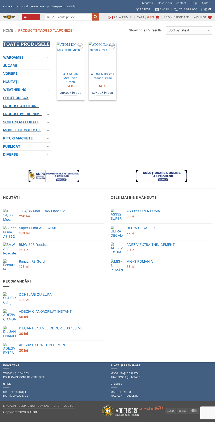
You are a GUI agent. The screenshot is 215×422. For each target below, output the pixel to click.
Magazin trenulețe (124, 395)
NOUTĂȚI (11, 82)
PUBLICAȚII (12, 146)
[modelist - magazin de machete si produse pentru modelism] (9, 17)
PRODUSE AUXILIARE (21, 106)
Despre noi (165, 3)
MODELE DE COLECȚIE (22, 130)
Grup (193, 3)
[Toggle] (48, 57)
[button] (31, 17)
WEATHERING (14, 90)
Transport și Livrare (125, 377)
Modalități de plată (125, 373)
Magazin (147, 3)
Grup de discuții (14, 392)
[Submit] (95, 17)
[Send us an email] (206, 9)
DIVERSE (10, 154)
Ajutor (206, 3)
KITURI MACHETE (18, 138)
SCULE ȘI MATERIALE (21, 122)
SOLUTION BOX (16, 98)
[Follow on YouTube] (209, 9)
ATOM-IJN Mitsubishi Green (70, 78)
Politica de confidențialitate (24, 377)
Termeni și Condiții (16, 373)
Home (8, 30)
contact (181, 3)
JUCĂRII (10, 65)
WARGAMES (13, 57)
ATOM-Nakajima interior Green (102, 76)
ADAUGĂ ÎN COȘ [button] (70, 93)
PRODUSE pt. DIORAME (22, 114)
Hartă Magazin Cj (15, 395)
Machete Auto (121, 392)
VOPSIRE (10, 73)
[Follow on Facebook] (202, 9)
